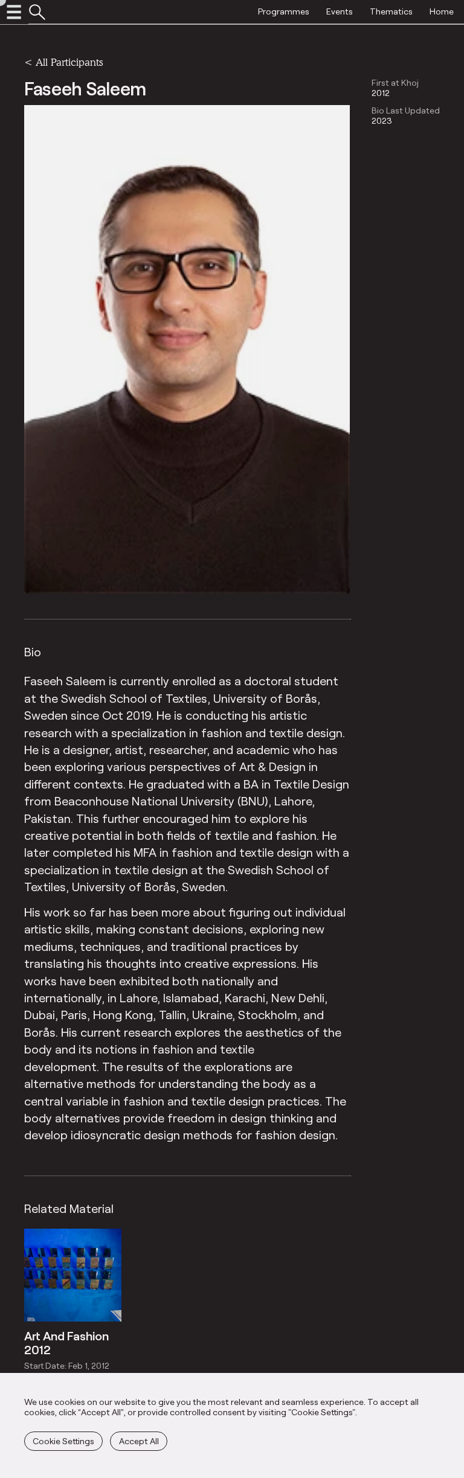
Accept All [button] (139, 1441)
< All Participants (63, 62)
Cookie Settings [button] (63, 1441)
